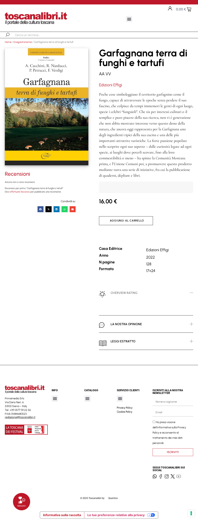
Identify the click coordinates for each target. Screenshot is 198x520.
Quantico (113, 498)
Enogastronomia (23, 42)
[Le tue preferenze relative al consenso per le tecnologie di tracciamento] (191, 513)
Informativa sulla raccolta (62, 515)
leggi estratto (123, 341)
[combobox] (35, 35)
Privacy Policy (124, 407)
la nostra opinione (126, 324)
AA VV (105, 73)
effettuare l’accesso (20, 191)
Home (8, 42)
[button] (129, 19)
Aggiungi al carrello (127, 220)
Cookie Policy (124, 411)
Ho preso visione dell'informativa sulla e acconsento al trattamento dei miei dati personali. (169, 432)
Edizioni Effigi (110, 84)
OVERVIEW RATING (124, 293)
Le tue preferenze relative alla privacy (116, 515)
